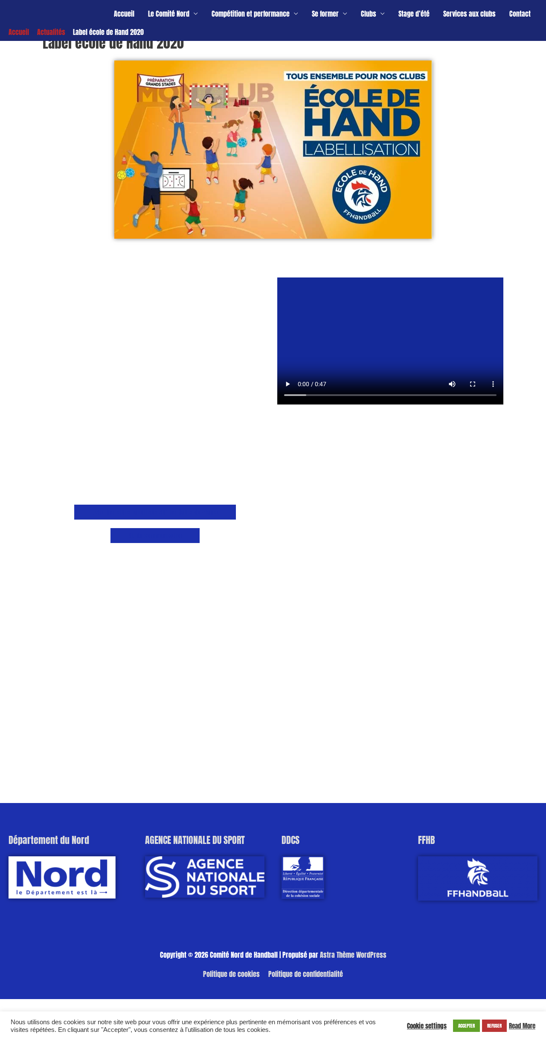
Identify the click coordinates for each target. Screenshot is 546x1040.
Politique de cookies (231, 974)
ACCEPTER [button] (466, 1025)
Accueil (124, 14)
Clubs (368, 14)
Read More (522, 1026)
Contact (520, 14)
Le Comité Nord (168, 14)
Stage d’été (414, 14)
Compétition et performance (251, 14)
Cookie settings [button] (427, 1026)
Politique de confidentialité (305, 974)
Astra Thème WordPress (353, 955)
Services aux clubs (469, 14)
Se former (325, 14)
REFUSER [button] (494, 1025)
